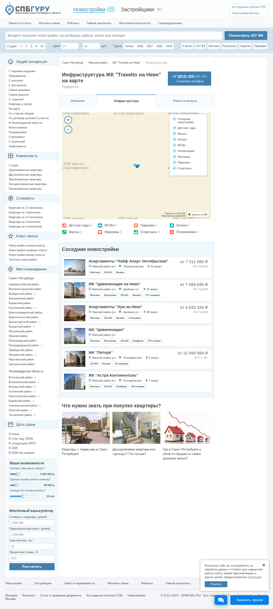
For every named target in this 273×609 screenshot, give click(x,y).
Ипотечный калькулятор (134, 23)
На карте (14, 108)
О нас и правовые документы (60, 595)
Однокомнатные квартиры (25, 170)
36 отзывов (138, 386)
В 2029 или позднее (21, 452)
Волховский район (20, 377)
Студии (13, 165)
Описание (78, 100)
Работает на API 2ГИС (175, 213)
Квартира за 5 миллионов (25, 226)
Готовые (14, 434)
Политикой (254, 577)
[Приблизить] (68, 120)
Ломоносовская (133, 266)
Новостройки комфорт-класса (28, 250)
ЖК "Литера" (101, 352)
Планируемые (18, 132)
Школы (74, 232)
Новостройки (89, 9)
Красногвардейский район (25, 312)
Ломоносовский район (23, 405)
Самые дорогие (19, 94)
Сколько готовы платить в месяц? (30, 479)
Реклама (11, 595)
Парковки (147, 225)
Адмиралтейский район (24, 284)
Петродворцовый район (24, 345)
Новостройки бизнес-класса (27, 254)
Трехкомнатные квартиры (25, 179)
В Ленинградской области (25, 122)
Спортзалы (149, 232)
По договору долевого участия (29, 118)
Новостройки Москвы (245, 13)
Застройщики (137, 9)
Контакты (28, 595)
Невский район (18, 336)
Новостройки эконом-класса (27, 245)
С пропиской (17, 141)
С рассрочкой (17, 85)
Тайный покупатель (99, 23)
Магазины (112, 232)
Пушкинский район (21, 354)
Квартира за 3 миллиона (24, 212)
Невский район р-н (104, 266)
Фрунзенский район (21, 359)
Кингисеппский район (22, 396)
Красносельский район (23, 317)
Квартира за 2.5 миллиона (26, 207)
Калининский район (21, 298)
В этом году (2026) (21, 438)
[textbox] (72, 35)
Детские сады (79, 225)
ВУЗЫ (109, 225)
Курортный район (20, 326)
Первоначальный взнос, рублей (29, 528)
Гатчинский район (20, 391)
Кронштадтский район (23, 321)
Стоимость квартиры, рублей (28, 517)
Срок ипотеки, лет (21, 540)
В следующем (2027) (22, 443)
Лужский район (18, 410)
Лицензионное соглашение (174, 216)
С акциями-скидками (22, 71)
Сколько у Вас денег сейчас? (27, 468)
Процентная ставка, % (23, 552)
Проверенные (17, 75)
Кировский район (19, 303)
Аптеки (181, 225)
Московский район (20, 331)
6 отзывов (135, 318)
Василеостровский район (25, 289)
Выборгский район (20, 293)
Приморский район (21, 350)
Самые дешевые (19, 90)
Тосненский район (20, 415)
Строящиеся (17, 136)
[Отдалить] (68, 129)
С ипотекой (16, 80)
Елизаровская (132, 357)
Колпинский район (20, 307)
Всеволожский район (22, 382)
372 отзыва (154, 340)
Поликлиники (186, 232)
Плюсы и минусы (185, 100)
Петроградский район (22, 340)
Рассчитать (32, 566)
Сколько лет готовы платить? (27, 490)
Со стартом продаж (21, 113)
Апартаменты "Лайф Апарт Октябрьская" (128, 261)
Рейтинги (73, 23)
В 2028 (13, 448)
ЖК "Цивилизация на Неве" (115, 284)
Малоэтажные (18, 127)
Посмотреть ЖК (246, 36)
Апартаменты (17, 146)
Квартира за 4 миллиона (24, 221)
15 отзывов (121, 363)
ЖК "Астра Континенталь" (113, 375)
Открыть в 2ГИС (200, 215)
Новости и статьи (20, 23)
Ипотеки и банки (49, 23)
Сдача (117, 46)
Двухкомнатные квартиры (25, 174)
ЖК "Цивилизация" (107, 330)
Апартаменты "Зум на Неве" (116, 307)
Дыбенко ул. (131, 289)
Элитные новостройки (23, 259)
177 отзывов (152, 295)
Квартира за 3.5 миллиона (26, 217)
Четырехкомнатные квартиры (27, 184)
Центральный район (22, 364)
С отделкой (16, 99)
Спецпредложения (170, 23)
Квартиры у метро (20, 104)
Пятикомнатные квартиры (25, 188)
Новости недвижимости (79, 583)
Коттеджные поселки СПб (248, 7)
